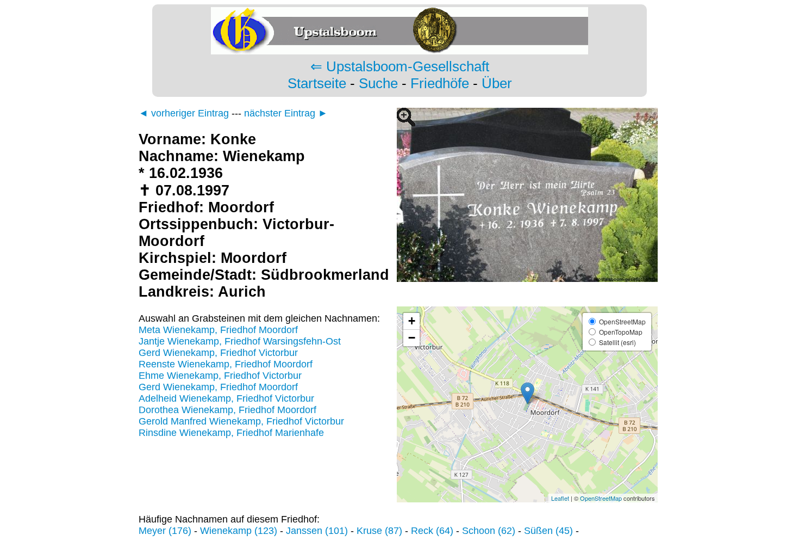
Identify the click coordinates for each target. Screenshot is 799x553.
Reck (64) (432, 530)
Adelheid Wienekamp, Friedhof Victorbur (226, 398)
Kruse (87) (379, 530)
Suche (378, 83)
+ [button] (411, 321)
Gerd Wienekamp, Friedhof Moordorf (218, 387)
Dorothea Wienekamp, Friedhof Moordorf (227, 409)
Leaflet (560, 498)
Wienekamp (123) (238, 530)
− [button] (411, 338)
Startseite (317, 83)
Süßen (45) (548, 530)
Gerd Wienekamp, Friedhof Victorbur (218, 352)
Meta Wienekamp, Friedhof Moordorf (218, 329)
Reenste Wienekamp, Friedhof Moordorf (226, 364)
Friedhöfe (439, 83)
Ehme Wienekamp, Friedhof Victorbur (220, 375)
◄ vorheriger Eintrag (184, 113)
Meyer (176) (165, 530)
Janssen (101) (317, 530)
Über (497, 83)
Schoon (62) (488, 530)
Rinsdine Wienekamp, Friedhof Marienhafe (231, 432)
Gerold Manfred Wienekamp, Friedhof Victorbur (241, 421)
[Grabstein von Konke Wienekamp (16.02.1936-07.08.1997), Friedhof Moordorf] (527, 300)
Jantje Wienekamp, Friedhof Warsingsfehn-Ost (240, 341)
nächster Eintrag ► (286, 113)
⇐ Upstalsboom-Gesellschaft (399, 66)
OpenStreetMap (601, 498)
